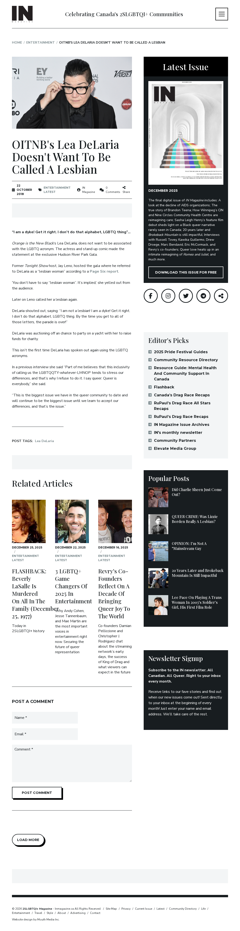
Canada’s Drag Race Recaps (182, 395)
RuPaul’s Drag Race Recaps (181, 416)
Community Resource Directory (186, 360)
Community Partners (175, 440)
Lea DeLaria (44, 441)
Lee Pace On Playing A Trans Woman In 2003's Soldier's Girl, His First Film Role (197, 602)
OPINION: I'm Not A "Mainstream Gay (189, 546)
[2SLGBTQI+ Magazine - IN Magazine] (22, 14)
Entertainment (40, 42)
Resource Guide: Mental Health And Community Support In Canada (185, 373)
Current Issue (143, 909)
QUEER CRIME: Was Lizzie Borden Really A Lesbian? (195, 519)
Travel (38, 913)
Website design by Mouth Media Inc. (36, 919)
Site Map (111, 909)
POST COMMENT (37, 793)
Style (50, 913)
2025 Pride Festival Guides (181, 352)
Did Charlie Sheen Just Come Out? (197, 492)
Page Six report (104, 271)
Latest (50, 192)
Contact (95, 913)
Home (17, 42)
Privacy (126, 909)
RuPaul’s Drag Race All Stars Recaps (182, 406)
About (61, 913)
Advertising (78, 913)
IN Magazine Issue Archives (181, 424)
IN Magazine (88, 190)
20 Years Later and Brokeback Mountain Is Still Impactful (197, 573)
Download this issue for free (186, 272)
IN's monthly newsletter (178, 432)
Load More (28, 840)
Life (203, 909)
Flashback (164, 387)
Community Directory (183, 909)
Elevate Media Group (175, 448)
